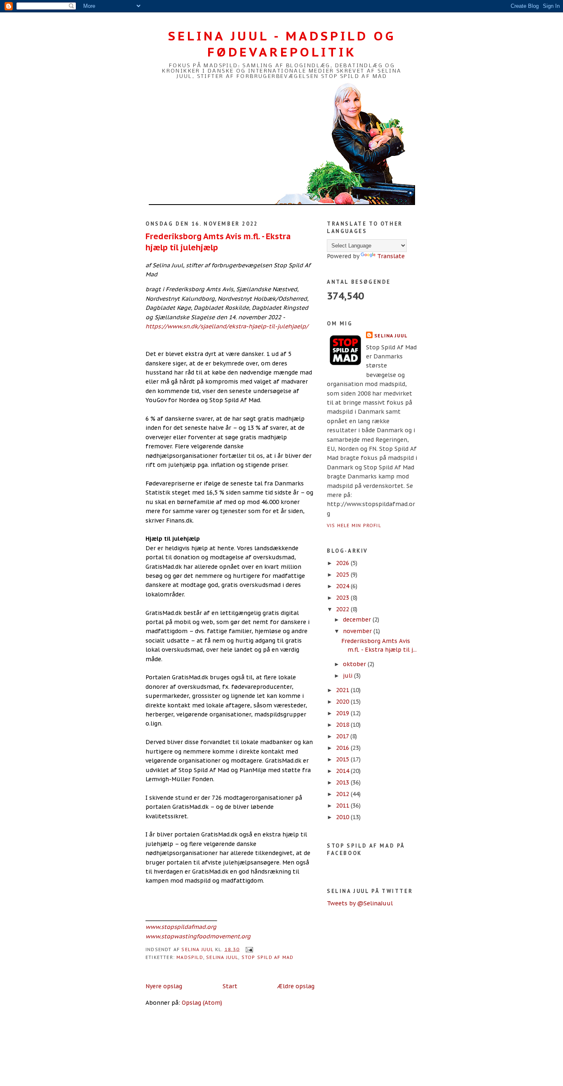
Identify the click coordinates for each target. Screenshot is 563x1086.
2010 (343, 817)
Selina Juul (222, 957)
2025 (343, 574)
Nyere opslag (163, 986)
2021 (343, 690)
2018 (343, 724)
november (358, 631)
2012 (343, 794)
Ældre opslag (295, 986)
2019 (343, 713)
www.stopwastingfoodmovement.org (198, 936)
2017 (343, 736)
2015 (343, 759)
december (358, 619)
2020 (343, 701)
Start (230, 986)
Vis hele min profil (354, 525)
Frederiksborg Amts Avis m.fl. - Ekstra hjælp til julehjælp (218, 241)
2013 (343, 782)
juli (348, 675)
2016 (343, 747)
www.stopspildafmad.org (180, 927)
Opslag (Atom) (202, 1002)
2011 (343, 805)
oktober (355, 664)
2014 (343, 771)
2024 (343, 586)
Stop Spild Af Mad (267, 957)
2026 (343, 563)
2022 (343, 609)
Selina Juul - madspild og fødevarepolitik (282, 44)
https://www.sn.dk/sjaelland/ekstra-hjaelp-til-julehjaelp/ (226, 326)
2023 (343, 597)
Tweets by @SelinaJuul (360, 903)
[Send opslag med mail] (249, 949)
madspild (189, 957)
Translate (391, 256)
